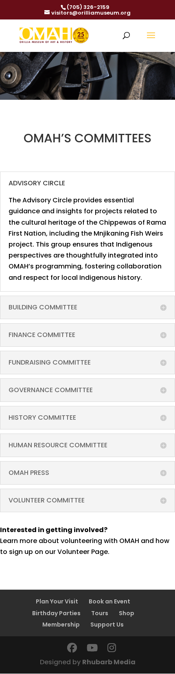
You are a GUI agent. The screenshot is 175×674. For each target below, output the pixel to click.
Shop (126, 613)
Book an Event (109, 601)
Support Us (107, 624)
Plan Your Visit (57, 601)
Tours (99, 613)
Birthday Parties (56, 613)
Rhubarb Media (109, 662)
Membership (61, 624)
